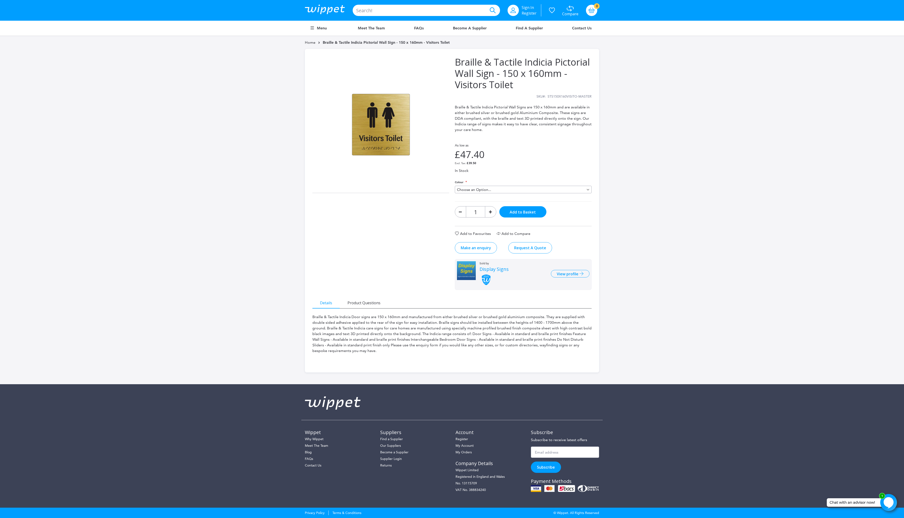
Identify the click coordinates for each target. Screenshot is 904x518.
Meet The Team (316, 445)
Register (529, 13)
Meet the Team (371, 28)
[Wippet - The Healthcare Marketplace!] (329, 10)
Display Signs (494, 269)
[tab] (326, 302)
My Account (465, 445)
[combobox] (426, 10)
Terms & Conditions (346, 513)
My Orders (464, 452)
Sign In (528, 7)
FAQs (419, 28)
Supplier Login (391, 459)
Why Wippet (314, 439)
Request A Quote (530, 247)
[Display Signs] (466, 270)
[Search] (492, 10)
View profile (568, 274)
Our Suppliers (390, 445)
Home (310, 42)
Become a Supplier (470, 28)
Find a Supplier (529, 28)
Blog (308, 452)
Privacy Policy (315, 513)
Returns (386, 465)
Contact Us (582, 28)
